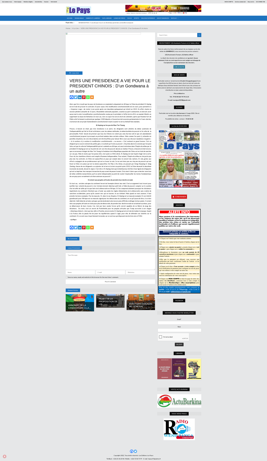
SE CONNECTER (260, 1)
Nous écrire (251, 1)
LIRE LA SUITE (179, 67)
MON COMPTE (229, 1)
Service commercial (240, 1)
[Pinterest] (84, 97)
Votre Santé (54, 1)
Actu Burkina (38, 1)
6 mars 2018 (75, 73)
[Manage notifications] (4, 456)
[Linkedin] (80, 97)
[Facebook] (71, 97)
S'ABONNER (180, 197)
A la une (75, 28)
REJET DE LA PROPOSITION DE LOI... (108, 301)
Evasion (46, 1)
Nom (179, 327)
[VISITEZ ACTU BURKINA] (179, 401)
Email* (179, 319)
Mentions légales (28, 1)
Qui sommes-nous (7, 1)
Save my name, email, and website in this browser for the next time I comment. (93, 277)
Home (68, 28)
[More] (92, 97)
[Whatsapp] (88, 97)
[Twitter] (75, 97)
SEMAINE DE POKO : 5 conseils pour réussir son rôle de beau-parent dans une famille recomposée (106, 22)
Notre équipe (17, 1)
